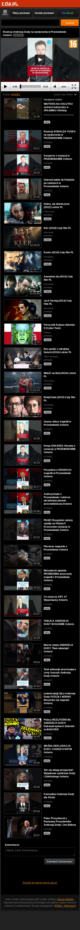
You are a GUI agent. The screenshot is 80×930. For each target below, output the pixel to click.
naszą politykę (65, 899)
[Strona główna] (10, 4)
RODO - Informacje (65, 905)
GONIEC (16, 94)
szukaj (70, 22)
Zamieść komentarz (59, 861)
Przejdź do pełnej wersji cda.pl (40, 882)
